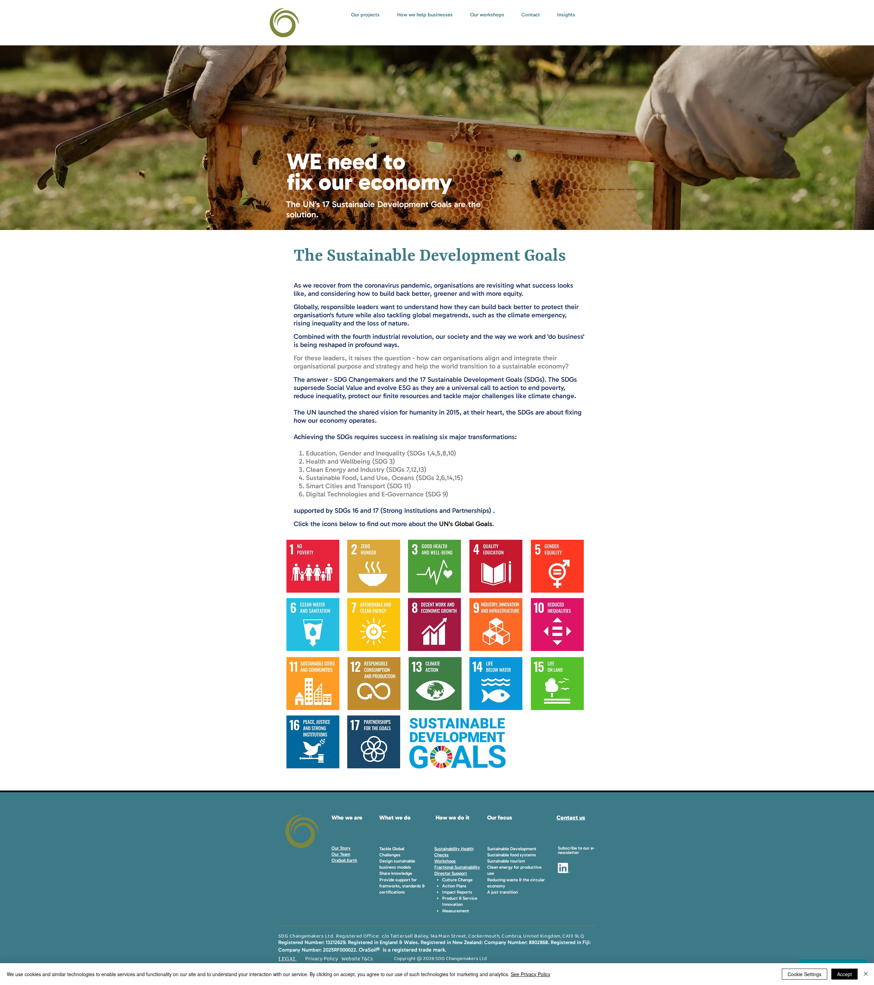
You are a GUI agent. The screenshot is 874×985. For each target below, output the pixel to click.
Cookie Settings (804, 974)
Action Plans (454, 885)
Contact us (570, 817)
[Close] (866, 974)
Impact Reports (457, 892)
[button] (576, 850)
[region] (313, 566)
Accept (844, 974)
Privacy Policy (321, 959)
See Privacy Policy (530, 974)
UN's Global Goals (465, 524)
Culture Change (457, 879)
